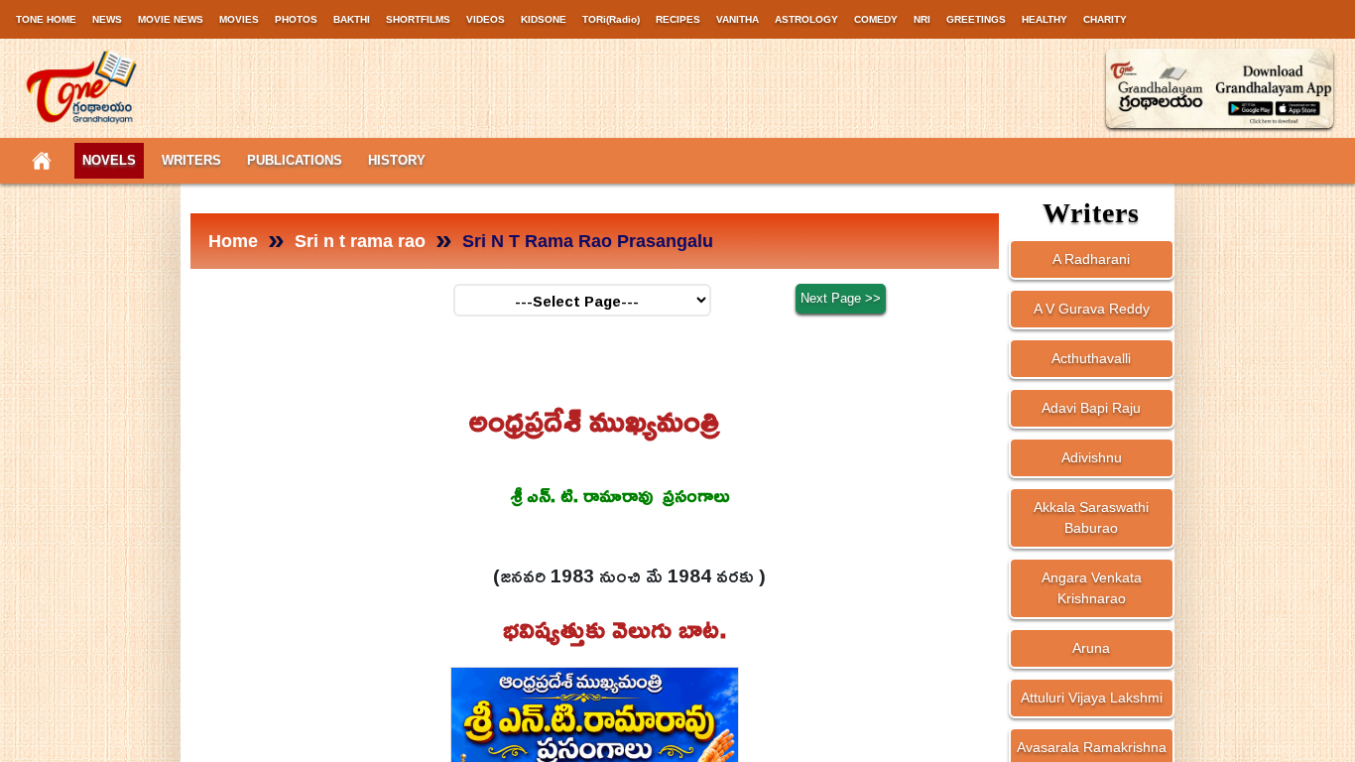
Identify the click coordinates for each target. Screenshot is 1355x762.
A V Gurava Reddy (1092, 309)
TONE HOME (46, 19)
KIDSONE (543, 19)
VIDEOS (485, 19)
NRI (922, 19)
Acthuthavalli (1091, 358)
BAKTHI (351, 19)
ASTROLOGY (806, 19)
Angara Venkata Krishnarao (1092, 588)
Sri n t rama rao (360, 241)
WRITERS (191, 160)
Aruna (1091, 648)
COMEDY (876, 19)
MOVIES (239, 19)
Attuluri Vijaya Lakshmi (1092, 697)
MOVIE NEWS (170, 19)
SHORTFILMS (418, 19)
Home (233, 241)
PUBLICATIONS (294, 160)
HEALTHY (1044, 19)
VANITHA (737, 19)
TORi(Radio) (611, 19)
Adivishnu (1091, 457)
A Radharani (1091, 259)
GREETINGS (976, 19)
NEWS (107, 19)
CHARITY (1105, 19)
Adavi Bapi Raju (1091, 408)
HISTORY (397, 160)
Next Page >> (841, 298)
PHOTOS (296, 19)
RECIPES (678, 19)
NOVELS (109, 160)
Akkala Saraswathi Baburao (1091, 517)
